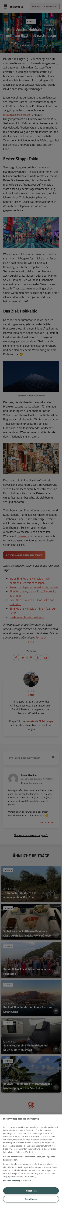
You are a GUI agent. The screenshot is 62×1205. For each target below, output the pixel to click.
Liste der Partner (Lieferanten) (17, 1180)
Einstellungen (31, 1199)
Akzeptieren (31, 1190)
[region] (31, 1159)
